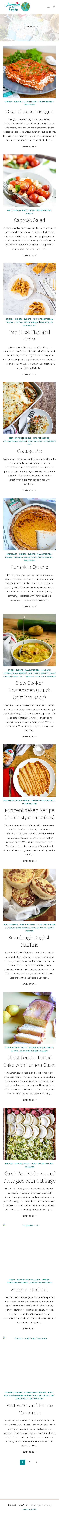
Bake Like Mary (11, 925)
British (9, 319)
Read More (30, 146)
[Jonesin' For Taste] (17, 6)
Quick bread (26, 1051)
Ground (45, 438)
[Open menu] (48, 7)
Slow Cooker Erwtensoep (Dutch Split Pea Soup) (29, 690)
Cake (39, 1048)
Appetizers (12, 210)
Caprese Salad (29, 220)
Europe (17, 101)
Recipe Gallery (46, 101)
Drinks (12, 1279)
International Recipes (14, 441)
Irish (50, 1392)
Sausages (29, 1167)
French (8, 557)
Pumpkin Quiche (29, 567)
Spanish (45, 1279)
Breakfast (11, 554)
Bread (23, 925)
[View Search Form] (54, 7)
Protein (19, 322)
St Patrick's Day (35, 1399)
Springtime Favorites (17, 1283)
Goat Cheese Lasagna (29, 111)
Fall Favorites (44, 554)
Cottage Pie (29, 451)
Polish (26, 1164)
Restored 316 (30, 1509)
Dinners (8, 101)
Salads (29, 213)
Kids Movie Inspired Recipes (17, 1395)
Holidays (45, 670)
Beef (11, 438)
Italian (26, 101)
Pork (29, 673)
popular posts (38, 928)
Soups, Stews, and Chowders (41, 676)
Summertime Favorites (41, 1283)
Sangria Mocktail (29, 1289)
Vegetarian (29, 105)
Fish (35, 319)
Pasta (34, 101)
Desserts (48, 1048)
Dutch (11, 670)
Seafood (44, 322)
